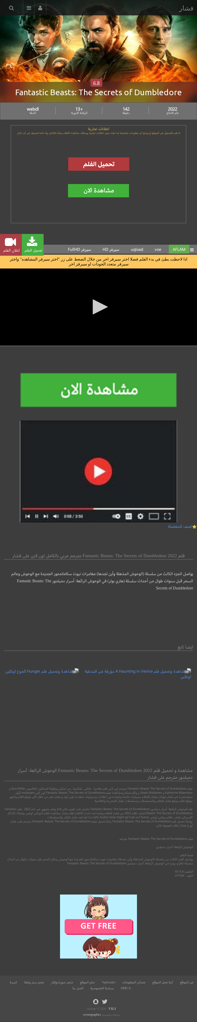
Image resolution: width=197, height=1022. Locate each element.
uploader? (108, 982)
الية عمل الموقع (162, 982)
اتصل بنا (77, 988)
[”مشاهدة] (135, 676)
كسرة (13, 982)
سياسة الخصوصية (102, 988)
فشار (186, 8)
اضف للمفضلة (180, 526)
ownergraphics (92, 1014)
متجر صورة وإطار (62, 982)
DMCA (126, 988)
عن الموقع (186, 982)
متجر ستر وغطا (34, 982)
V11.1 (112, 1008)
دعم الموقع (87, 982)
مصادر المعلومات (133, 982)
